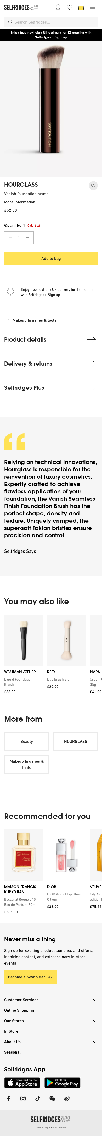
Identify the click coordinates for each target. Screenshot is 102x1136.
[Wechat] (52, 1101)
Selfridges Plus (24, 388)
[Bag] (81, 7)
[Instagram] (23, 1101)
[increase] (27, 237)
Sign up (61, 37)
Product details (25, 339)
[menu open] (92, 7)
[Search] (10, 22)
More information (19, 201)
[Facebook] (8, 1101)
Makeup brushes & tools (34, 320)
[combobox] (55, 22)
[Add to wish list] (93, 185)
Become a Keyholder (26, 976)
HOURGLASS (21, 184)
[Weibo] (67, 1101)
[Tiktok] (37, 1101)
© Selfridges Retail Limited (51, 1127)
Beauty (26, 741)
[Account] (58, 7)
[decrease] (11, 237)
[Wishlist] (69, 7)
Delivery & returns (28, 363)
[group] (51, 656)
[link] (22, 682)
